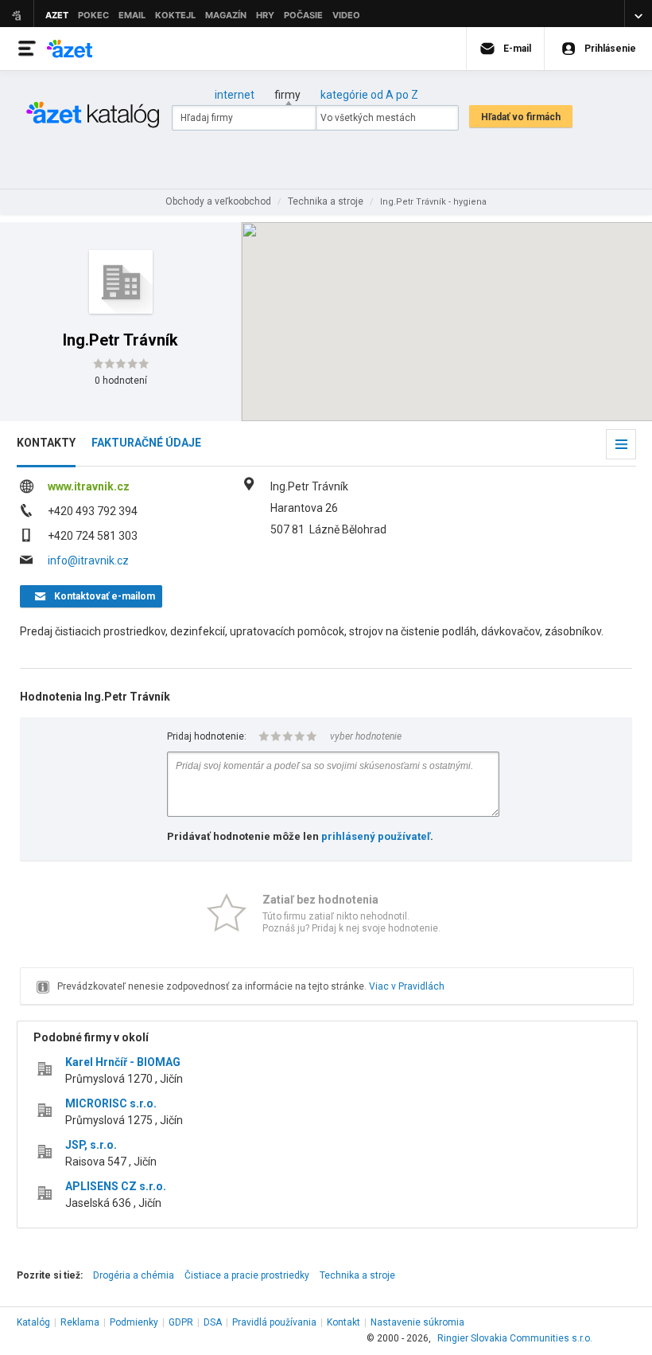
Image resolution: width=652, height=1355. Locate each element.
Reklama (79, 1322)
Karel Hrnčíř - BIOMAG (122, 1062)
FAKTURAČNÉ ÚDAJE (146, 442)
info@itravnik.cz (88, 560)
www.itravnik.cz (89, 486)
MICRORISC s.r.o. (111, 1103)
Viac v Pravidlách (406, 986)
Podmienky (134, 1322)
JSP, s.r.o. (91, 1144)
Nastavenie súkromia (417, 1322)
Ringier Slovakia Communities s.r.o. (514, 1338)
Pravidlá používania (274, 1322)
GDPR (181, 1322)
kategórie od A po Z (369, 94)
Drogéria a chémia (133, 1275)
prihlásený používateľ (375, 836)
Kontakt (343, 1322)
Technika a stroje (357, 1275)
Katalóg (33, 1322)
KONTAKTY (46, 442)
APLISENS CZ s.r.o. (115, 1186)
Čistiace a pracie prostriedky (246, 1275)
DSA (213, 1322)
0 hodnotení (121, 380)
